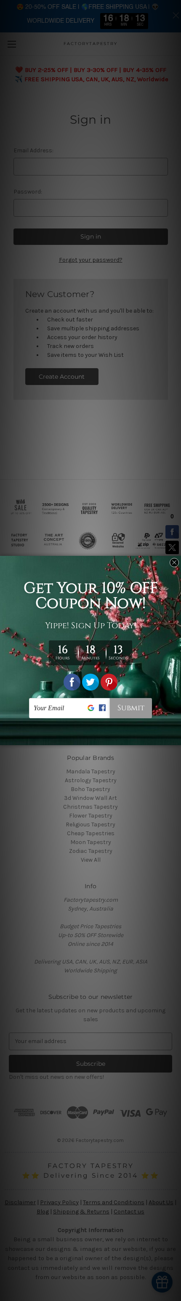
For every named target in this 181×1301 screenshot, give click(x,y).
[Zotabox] (175, 737)
